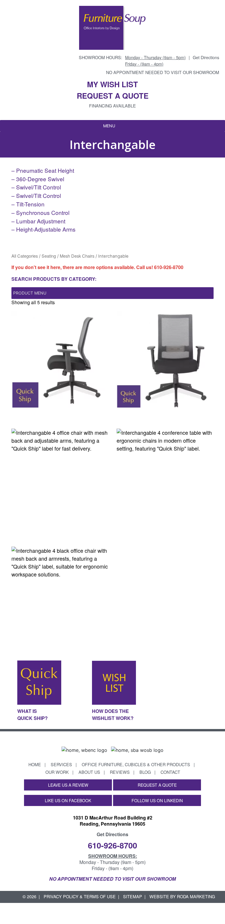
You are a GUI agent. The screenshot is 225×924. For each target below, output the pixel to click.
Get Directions (206, 57)
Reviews (120, 772)
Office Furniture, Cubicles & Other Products (136, 764)
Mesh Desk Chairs (77, 256)
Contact (170, 772)
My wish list (112, 84)
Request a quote (113, 95)
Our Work (57, 772)
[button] (109, 126)
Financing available (112, 105)
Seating (49, 256)
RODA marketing (196, 896)
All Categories (24, 256)
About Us (89, 772)
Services (61, 764)
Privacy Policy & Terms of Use (80, 896)
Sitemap (132, 896)
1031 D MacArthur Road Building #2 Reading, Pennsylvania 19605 (112, 820)
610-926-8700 (168, 267)
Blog (145, 772)
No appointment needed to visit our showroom (162, 72)
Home (34, 764)
